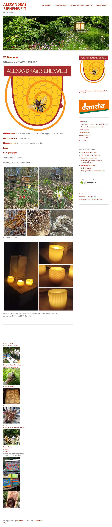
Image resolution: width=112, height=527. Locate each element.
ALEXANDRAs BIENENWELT (14, 6)
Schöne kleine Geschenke (88, 152)
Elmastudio (39, 521)
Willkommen (83, 122)
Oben (5, 523)
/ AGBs (103, 91)
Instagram (82, 92)
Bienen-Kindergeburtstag (88, 158)
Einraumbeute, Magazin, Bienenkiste (7, 449)
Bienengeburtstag (8, 386)
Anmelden (82, 196)
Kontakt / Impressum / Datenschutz (90, 91)
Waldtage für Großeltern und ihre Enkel (93, 171)
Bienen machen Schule (88, 165)
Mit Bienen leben (61, 5)
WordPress (19, 521)
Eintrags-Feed (92, 196)
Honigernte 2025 (86, 168)
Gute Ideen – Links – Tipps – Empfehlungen (94, 124)
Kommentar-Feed (84, 199)
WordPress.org (97, 199)
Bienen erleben (47, 5)
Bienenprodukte (101, 5)
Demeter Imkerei (84, 135)
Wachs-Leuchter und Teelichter (90, 155)
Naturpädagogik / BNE (10, 406)
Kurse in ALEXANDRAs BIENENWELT (81, 5)
